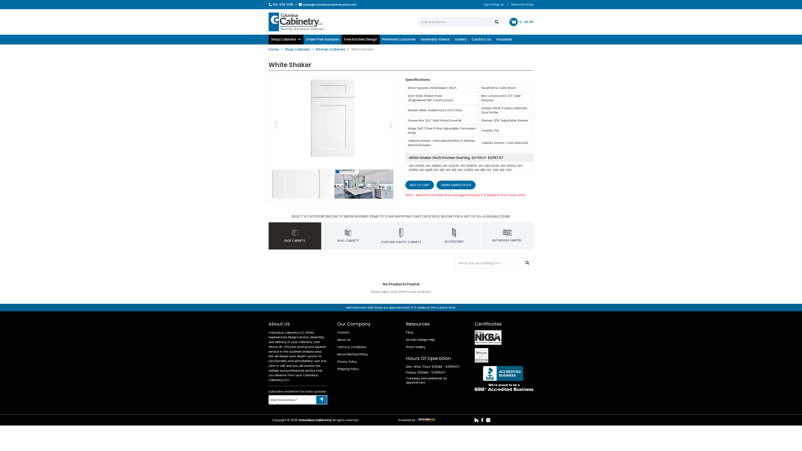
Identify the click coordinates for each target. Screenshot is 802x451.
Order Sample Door (456, 185)
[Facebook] (482, 420)
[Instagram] (488, 420)
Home (274, 49)
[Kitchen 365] (427, 420)
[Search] (496, 22)
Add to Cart (420, 185)
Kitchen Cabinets (330, 49)
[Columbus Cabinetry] (296, 22)
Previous (275, 123)
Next (390, 123)
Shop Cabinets (297, 49)
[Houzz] (476, 420)
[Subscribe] (321, 400)
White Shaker (362, 49)
